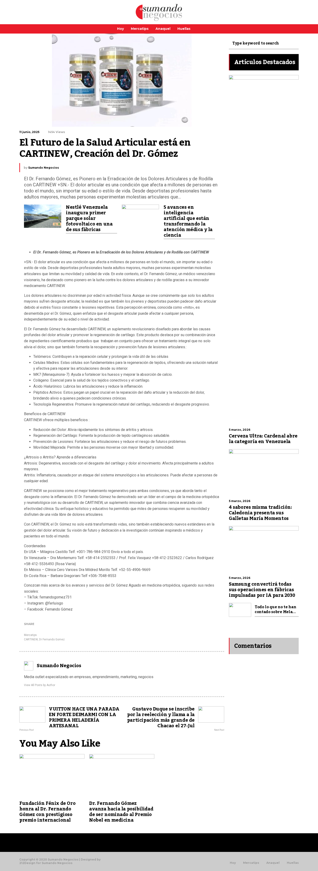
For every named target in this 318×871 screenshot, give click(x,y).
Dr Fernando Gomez (52, 639)
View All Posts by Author (39, 685)
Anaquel (163, 29)
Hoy (120, 29)
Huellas (183, 29)
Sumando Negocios (43, 167)
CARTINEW (31, 639)
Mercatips (140, 29)
